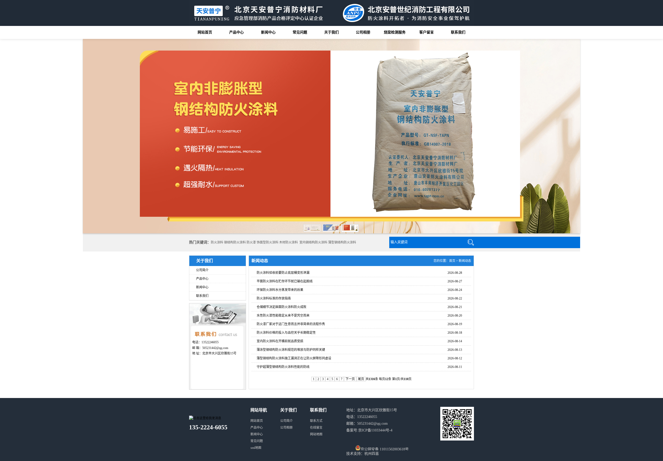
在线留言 (316, 427)
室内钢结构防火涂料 (313, 242)
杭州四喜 (371, 454)
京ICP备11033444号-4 (375, 430)
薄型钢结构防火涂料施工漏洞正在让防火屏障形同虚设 (294, 358)
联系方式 (316, 421)
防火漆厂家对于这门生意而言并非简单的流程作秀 (291, 324)
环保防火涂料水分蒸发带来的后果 (280, 290)
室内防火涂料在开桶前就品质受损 (280, 341)
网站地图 (316, 434)
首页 (452, 261)
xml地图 (255, 448)
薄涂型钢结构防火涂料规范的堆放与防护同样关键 (291, 350)
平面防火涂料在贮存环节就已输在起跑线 (285, 281)
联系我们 (458, 32)
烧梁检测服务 (395, 32)
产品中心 (236, 32)
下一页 (350, 379)
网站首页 (205, 32)
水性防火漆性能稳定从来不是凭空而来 (283, 315)
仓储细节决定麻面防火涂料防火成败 (281, 307)
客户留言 (426, 32)
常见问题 (300, 32)
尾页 (361, 379)
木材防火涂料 (288, 242)
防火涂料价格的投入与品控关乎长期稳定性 (286, 332)
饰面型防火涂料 (267, 242)
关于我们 (331, 32)
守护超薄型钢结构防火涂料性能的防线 (283, 367)
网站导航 (258, 410)
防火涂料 (217, 242)
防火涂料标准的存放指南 (274, 298)
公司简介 (202, 270)
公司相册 (363, 32)
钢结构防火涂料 (235, 242)
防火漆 (251, 242)
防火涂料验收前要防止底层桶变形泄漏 (283, 273)
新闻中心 (268, 32)
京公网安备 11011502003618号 (385, 448)
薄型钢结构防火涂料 (342, 242)
